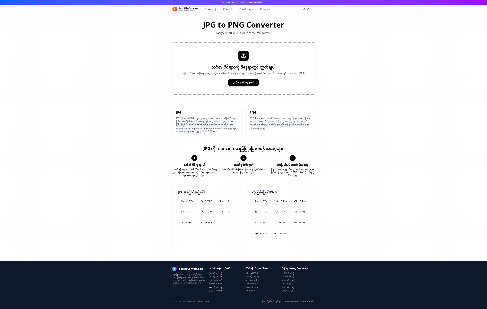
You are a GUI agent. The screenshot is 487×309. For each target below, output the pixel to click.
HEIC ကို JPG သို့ (288, 283)
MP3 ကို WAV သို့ (215, 283)
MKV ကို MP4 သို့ (252, 283)
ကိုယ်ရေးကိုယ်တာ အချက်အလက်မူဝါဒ (300, 301)
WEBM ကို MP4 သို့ (253, 287)
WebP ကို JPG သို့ (288, 280)
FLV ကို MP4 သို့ (252, 291)
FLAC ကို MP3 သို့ (215, 280)
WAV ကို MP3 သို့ (215, 276)
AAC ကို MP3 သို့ (215, 287)
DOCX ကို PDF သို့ (289, 291)
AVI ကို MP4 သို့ (251, 280)
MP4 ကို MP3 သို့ (252, 273)
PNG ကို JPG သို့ (288, 276)
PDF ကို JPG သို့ (288, 287)
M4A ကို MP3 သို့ (215, 273)
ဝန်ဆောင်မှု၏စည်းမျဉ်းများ (271, 301)
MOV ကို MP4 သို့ (252, 276)
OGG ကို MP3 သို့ (215, 291)
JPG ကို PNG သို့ (288, 273)
